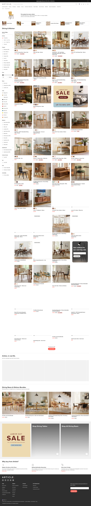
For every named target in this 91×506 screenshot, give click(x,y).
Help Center (4, 485)
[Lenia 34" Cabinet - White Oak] (80, 198)
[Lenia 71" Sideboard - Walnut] (42, 198)
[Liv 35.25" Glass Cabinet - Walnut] (61, 198)
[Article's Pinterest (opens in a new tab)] (5, 480)
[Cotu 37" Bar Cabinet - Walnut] (23, 198)
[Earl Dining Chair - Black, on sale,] (23, 172)
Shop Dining (87, 454)
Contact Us (4, 494)
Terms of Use (4, 501)
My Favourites (25, 487)
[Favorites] (85, 4)
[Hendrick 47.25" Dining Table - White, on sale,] (61, 146)
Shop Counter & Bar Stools (51, 21)
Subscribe (77, 256)
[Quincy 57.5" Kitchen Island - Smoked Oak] (42, 224)
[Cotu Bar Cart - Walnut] (23, 94)
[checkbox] (7, 49)
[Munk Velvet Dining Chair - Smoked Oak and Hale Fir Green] (80, 172)
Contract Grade (35, 487)
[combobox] (79, 4)
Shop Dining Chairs (20, 21)
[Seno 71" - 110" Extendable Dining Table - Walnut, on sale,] (61, 68)
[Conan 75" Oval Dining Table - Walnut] (80, 40)
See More (51, 348)
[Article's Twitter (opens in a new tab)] (10, 480)
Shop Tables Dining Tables (57, 454)
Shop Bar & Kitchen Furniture (80, 21)
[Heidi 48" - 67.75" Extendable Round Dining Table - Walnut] (80, 300)
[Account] (83, 4)
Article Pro (34, 485)
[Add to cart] (31, 51)
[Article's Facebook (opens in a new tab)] (8, 480)
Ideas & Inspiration (15, 485)
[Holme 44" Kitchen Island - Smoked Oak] (80, 224)
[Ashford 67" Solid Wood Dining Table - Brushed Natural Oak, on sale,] (23, 68)
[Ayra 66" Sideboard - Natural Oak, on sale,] (80, 146)
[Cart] (87, 4)
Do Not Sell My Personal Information (18, 501)
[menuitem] (4, 7)
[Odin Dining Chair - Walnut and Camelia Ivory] (23, 274)
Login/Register (25, 485)
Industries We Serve (36, 489)
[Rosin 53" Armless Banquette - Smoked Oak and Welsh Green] (23, 300)
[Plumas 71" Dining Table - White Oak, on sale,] (42, 146)
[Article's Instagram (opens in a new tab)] (3, 480)
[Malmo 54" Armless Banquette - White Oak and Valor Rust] (61, 172)
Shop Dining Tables (5, 21)
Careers (13, 494)
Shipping (3, 487)
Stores (13, 496)
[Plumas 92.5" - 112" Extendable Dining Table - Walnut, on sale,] (80, 68)
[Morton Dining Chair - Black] (42, 94)
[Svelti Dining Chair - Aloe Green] (42, 327)
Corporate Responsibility (6, 492)
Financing (14, 489)
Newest (5, 44)
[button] (81, 4)
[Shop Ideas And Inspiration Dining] (75, 440)
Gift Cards (14, 487)
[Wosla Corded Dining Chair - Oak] (42, 250)
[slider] (3, 75)
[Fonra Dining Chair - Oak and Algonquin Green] (42, 120)
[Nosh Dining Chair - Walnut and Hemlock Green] (23, 327)
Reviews (13, 492)
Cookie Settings (27, 501)
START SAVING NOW (16, 445)
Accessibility (33, 501)
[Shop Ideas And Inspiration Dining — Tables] (45, 440)
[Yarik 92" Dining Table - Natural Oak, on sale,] (23, 40)
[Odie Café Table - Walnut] (42, 40)
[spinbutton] (4, 77)
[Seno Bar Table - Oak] (23, 146)
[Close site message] (88, 1)
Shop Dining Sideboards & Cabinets (37, 21)
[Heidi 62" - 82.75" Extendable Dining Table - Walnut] (23, 120)
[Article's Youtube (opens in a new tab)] (13, 480)
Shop (36, 501)
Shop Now (63, 97)
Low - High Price (7, 42)
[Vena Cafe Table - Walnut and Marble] (61, 274)
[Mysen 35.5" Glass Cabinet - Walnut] (61, 120)
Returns (3, 489)
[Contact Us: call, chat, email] (81, 4)
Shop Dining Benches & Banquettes (67, 21)
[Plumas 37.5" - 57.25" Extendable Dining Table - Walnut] (23, 224)
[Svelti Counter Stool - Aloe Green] (80, 327)
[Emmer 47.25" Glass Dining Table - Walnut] (42, 68)
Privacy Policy (9, 501)
